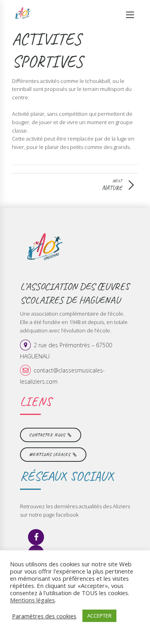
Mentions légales (32, 600)
